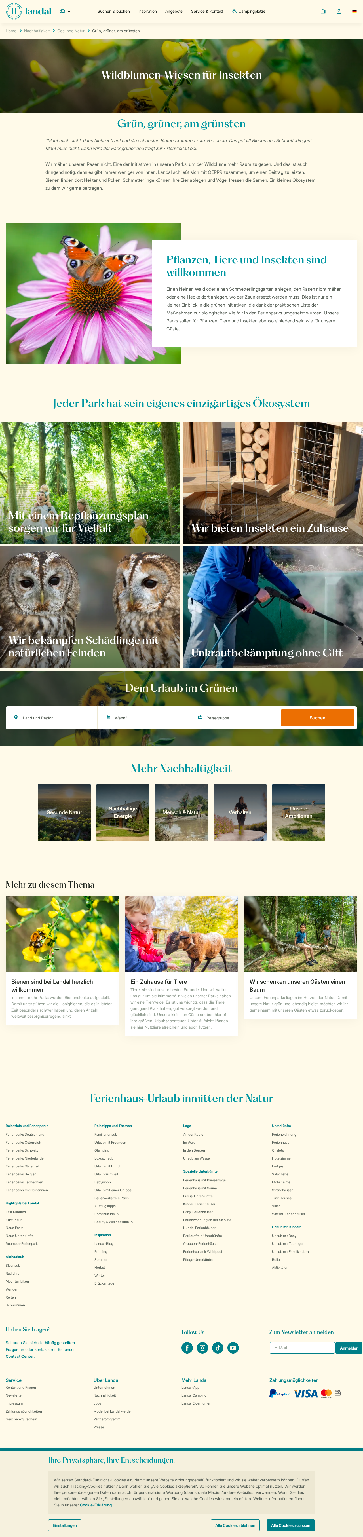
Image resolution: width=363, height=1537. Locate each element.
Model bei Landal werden (113, 1411)
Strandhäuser (282, 1190)
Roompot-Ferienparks (22, 1244)
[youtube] (233, 1352)
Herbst (99, 1267)
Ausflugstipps (105, 1206)
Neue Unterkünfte (20, 1236)
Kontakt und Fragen (21, 1387)
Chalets (278, 1150)
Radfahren (14, 1273)
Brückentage (104, 1283)
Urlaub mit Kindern (286, 1227)
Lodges (278, 1166)
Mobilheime (281, 1182)
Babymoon (102, 1182)
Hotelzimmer (282, 1158)
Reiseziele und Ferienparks (27, 1126)
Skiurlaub (13, 1265)
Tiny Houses (282, 1198)
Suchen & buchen (114, 11)
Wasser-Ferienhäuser (288, 1214)
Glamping (101, 1150)
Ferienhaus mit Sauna (200, 1188)
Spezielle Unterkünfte (200, 1171)
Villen (276, 1206)
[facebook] (188, 1352)
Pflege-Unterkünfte (198, 1259)
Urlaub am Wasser (197, 1158)
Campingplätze (252, 11)
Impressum (14, 1403)
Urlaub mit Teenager (287, 1244)
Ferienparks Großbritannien (27, 1190)
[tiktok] (218, 1352)
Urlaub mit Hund (107, 1166)
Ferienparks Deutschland (25, 1134)
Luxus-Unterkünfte (198, 1196)
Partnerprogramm (107, 1419)
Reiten (11, 1297)
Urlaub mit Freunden (110, 1142)
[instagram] (203, 1352)
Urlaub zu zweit (106, 1174)
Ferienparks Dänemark (23, 1166)
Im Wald (189, 1142)
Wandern (13, 1289)
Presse (99, 1427)
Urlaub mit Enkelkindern (290, 1251)
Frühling (100, 1251)
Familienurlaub (105, 1134)
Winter (99, 1275)
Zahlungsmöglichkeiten (24, 1411)
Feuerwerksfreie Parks (111, 1198)
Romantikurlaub (106, 1214)
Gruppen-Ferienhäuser (201, 1244)
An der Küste (193, 1134)
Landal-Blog (103, 1244)
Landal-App (190, 1387)
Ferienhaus (280, 1142)
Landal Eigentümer (196, 1403)
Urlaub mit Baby (284, 1236)
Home (11, 30)
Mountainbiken (17, 1281)
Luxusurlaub (103, 1158)
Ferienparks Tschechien (24, 1182)
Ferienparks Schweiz (22, 1150)
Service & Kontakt (207, 11)
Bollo (276, 1259)
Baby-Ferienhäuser (198, 1212)
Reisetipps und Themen (113, 1126)
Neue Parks (14, 1228)
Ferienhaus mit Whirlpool (202, 1251)
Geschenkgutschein (21, 1419)
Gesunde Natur (71, 30)
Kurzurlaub (14, 1220)
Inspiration (147, 11)
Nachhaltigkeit (37, 30)
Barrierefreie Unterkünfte (202, 1236)
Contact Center (20, 1356)
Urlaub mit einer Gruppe (113, 1190)
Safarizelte (280, 1174)
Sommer (100, 1259)
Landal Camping (194, 1395)
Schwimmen (15, 1305)
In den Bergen (194, 1150)
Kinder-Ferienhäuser (199, 1204)
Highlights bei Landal (22, 1203)
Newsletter (14, 1395)
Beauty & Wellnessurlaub (113, 1222)
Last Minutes (16, 1212)
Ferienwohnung (284, 1134)
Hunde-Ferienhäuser (199, 1228)
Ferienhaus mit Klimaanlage (204, 1180)
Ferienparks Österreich (23, 1142)
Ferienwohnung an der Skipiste (207, 1220)
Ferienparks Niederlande (25, 1158)
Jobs (97, 1403)
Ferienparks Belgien (21, 1174)
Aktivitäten (280, 1267)
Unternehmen (104, 1387)
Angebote (174, 11)
